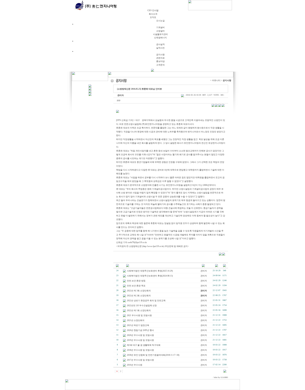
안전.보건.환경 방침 (136, 281)
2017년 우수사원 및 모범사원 (140, 360)
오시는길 (160, 20)
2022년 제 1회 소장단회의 (139, 310)
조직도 (153, 17)
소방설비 (160, 31)
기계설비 (160, 27)
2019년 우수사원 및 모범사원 (140, 340)
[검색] (224, 372)
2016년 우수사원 (134, 365)
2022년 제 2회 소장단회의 (139, 295)
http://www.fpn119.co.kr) (153, 246)
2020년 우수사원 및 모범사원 (140, 335)
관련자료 (160, 58)
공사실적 (160, 44)
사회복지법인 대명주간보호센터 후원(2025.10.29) (150, 271)
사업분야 (156, 24)
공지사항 (160, 54)
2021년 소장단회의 (135, 320)
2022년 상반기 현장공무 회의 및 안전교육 (146, 300)
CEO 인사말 (153, 10)
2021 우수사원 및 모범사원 (139, 315)
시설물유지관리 (160, 34)
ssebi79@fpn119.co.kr (137, 242)
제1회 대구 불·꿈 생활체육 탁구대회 (143, 345)
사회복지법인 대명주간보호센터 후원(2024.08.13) (150, 276)
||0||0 (118, 100)
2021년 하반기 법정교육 (138, 325)
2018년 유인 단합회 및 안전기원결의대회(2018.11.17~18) (153, 355)
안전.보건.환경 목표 (136, 285)
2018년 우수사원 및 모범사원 (140, 350)
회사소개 (153, 7)
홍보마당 (160, 61)
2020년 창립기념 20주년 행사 (140, 330)
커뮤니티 (156, 51)
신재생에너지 (160, 37)
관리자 (120, 95)
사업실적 (156, 41)
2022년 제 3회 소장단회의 (139, 290)
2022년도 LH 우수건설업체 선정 (142, 305)
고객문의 (160, 65)
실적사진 (160, 48)
